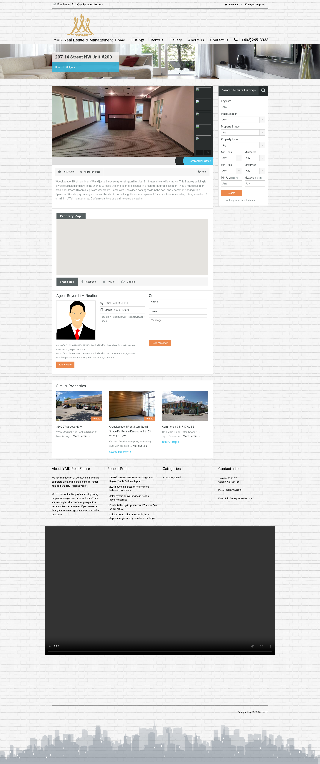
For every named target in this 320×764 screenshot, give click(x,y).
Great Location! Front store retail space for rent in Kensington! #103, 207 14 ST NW (130, 431)
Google (131, 281)
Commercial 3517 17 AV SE (178, 426)
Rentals (157, 40)
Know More (65, 364)
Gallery (176, 40)
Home (120, 40)
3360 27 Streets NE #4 (69, 426)
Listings (137, 40)
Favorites (234, 4)
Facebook (90, 281)
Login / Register (256, 4)
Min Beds (226, 152)
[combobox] (243, 120)
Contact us (219, 40)
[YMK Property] (73, 27)
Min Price (226, 164)
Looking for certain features (239, 200)
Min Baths (250, 152)
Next (191, 121)
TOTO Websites (260, 712)
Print (204, 171)
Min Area (229, 177)
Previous (55, 121)
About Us (196, 40)
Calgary (70, 67)
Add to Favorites (91, 172)
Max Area (253, 177)
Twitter (110, 281)
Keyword (226, 101)
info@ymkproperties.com (87, 4)
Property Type (229, 139)
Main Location (229, 113)
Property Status (230, 126)
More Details (80, 436)
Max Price (250, 164)
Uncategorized (173, 477)
